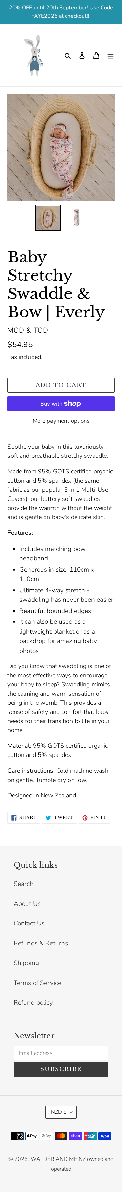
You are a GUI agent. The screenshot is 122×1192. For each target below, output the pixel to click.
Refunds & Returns (41, 943)
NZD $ (59, 1112)
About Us (27, 903)
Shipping (26, 963)
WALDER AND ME (53, 1159)
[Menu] (110, 55)
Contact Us (29, 923)
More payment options (61, 421)
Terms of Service (37, 983)
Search (24, 883)
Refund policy (33, 1002)
